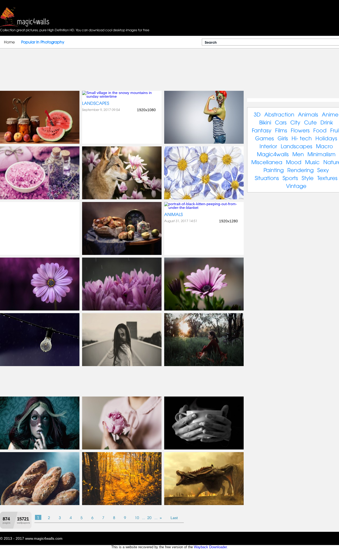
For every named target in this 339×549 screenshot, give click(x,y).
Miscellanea (266, 161)
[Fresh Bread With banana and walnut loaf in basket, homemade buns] (39, 504)
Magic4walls (273, 153)
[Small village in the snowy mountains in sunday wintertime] (122, 96)
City (295, 121)
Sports (290, 177)
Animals (173, 214)
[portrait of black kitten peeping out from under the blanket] (204, 207)
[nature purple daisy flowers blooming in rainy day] (122, 309)
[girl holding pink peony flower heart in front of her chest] (122, 448)
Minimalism (321, 153)
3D (257, 114)
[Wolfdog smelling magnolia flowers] (122, 198)
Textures (327, 177)
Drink (326, 121)
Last (174, 518)
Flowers (300, 129)
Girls (283, 137)
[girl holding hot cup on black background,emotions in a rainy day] (204, 448)
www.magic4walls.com (44, 538)
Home (9, 41)
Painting (274, 169)
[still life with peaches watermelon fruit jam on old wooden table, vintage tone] (39, 142)
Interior (268, 145)
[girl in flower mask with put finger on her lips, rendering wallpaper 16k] (39, 448)
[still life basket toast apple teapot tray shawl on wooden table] (122, 253)
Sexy (323, 169)
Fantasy (261, 129)
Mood (293, 161)
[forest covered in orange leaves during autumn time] (122, 504)
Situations (267, 177)
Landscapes (95, 103)
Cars (281, 121)
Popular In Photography (42, 41)
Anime (330, 114)
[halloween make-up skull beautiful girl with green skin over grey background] (204, 142)
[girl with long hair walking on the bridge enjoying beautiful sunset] (122, 365)
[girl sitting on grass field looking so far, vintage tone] (204, 365)
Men (298, 153)
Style (308, 177)
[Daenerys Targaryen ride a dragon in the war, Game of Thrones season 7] (204, 504)
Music (312, 161)
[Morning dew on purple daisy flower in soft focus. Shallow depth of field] (204, 309)
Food (320, 129)
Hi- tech (302, 137)
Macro (324, 145)
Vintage (296, 185)
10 (137, 517)
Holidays (326, 137)
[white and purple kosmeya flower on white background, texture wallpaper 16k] (204, 198)
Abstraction (279, 114)
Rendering (300, 169)
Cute (310, 121)
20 (149, 517)
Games (264, 137)
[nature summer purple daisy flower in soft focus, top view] (39, 309)
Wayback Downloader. (211, 547)
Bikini (265, 121)
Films (281, 129)
